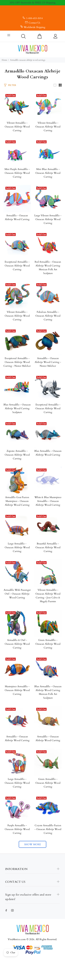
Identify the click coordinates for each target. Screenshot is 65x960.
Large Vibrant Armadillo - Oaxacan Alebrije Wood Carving (47, 219)
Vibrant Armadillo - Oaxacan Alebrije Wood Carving (17, 126)
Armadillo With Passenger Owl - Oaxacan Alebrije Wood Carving (17, 593)
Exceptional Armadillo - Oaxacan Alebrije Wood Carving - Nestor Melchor (17, 362)
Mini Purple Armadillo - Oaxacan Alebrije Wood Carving (17, 173)
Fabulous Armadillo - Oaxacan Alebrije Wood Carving (47, 315)
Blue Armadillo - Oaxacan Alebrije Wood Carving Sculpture (17, 408)
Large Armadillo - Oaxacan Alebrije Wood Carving (17, 547)
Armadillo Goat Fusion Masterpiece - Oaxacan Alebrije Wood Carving (17, 501)
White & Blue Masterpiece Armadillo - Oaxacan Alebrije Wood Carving (47, 501)
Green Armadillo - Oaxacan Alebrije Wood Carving (47, 643)
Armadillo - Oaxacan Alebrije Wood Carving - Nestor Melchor (48, 362)
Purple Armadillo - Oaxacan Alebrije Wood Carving (17, 829)
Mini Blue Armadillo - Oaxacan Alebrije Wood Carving (47, 173)
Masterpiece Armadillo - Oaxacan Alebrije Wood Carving (17, 690)
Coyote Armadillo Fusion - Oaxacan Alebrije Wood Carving (47, 829)
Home (4, 60)
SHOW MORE (32, 844)
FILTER (12, 85)
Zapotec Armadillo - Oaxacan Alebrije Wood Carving (17, 454)
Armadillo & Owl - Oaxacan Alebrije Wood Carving (17, 643)
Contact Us (34, 22)
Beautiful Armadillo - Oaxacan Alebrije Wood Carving (47, 547)
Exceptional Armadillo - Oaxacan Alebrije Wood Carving (17, 265)
